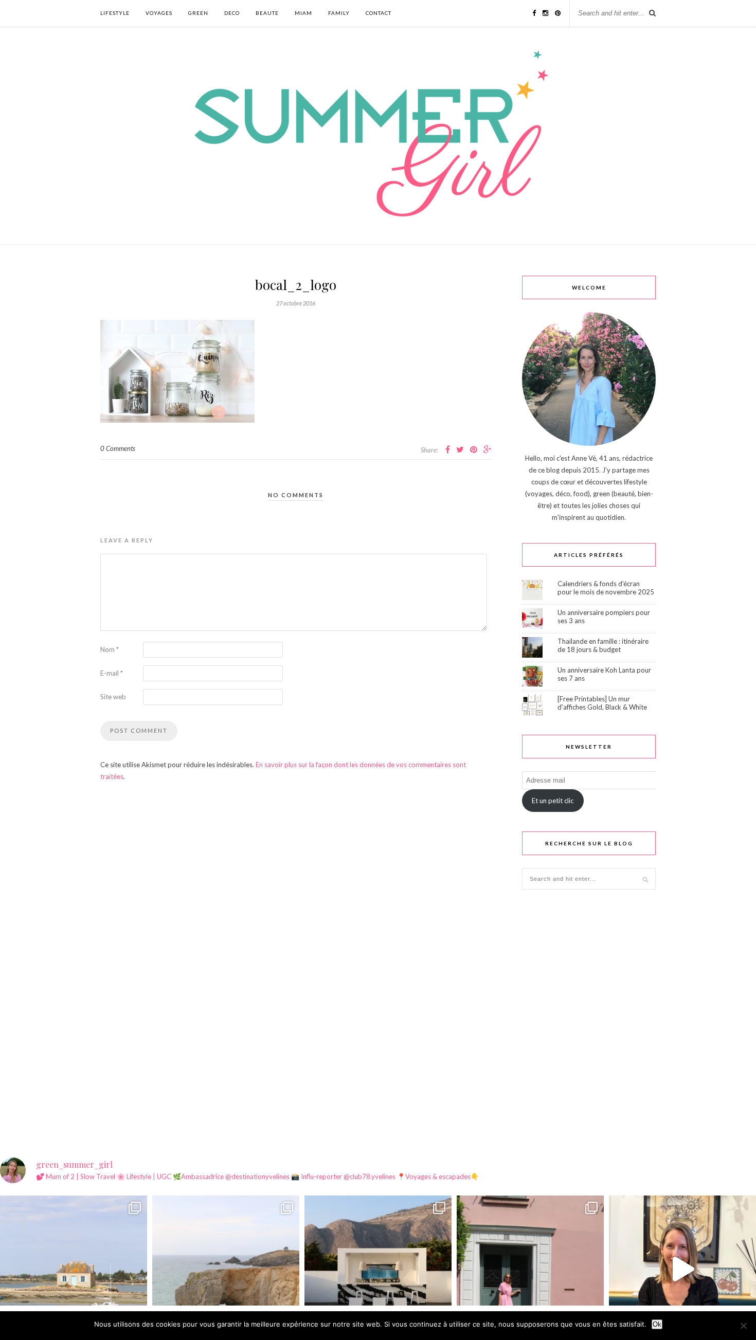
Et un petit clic (552, 800)
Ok (657, 1324)
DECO (232, 13)
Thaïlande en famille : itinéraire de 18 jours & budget (603, 645)
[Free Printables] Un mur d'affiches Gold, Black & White (602, 703)
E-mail (111, 673)
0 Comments (117, 448)
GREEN (198, 13)
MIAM (303, 13)
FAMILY (339, 13)
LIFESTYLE (115, 13)
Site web (113, 697)
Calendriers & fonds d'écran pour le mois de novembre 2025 (605, 588)
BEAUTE (267, 13)
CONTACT (378, 13)
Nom (109, 649)
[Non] (743, 1325)
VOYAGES (159, 13)
